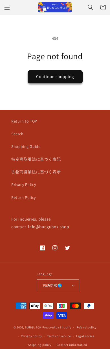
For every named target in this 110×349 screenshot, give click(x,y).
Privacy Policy (23, 184)
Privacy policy (31, 336)
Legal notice (85, 336)
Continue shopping (55, 76)
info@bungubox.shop (48, 226)
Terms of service (59, 336)
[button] (7, 7)
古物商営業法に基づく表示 (36, 171)
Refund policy (86, 327)
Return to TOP (24, 121)
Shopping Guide (25, 146)
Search (17, 133)
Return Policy (23, 197)
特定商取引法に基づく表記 (36, 159)
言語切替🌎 (52, 285)
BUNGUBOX (33, 327)
